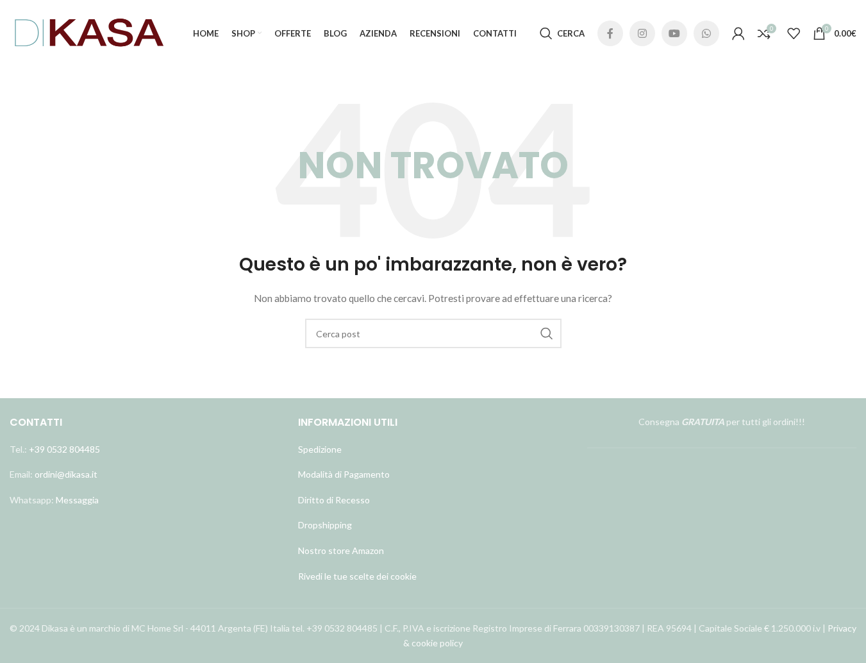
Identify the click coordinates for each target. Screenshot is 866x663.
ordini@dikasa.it (66, 474)
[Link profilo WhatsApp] (706, 33)
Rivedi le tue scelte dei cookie (357, 576)
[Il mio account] (738, 33)
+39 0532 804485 (64, 449)
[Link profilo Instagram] (642, 33)
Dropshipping (325, 524)
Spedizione (320, 449)
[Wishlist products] (793, 33)
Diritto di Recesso (334, 499)
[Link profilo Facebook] (610, 33)
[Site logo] (90, 32)
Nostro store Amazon (341, 550)
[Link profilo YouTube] (674, 33)
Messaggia (76, 499)
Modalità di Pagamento (344, 474)
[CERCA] (547, 333)
